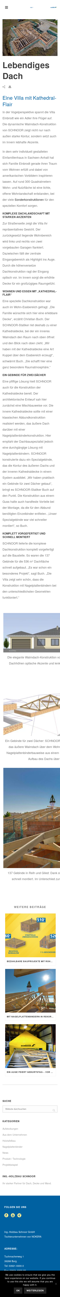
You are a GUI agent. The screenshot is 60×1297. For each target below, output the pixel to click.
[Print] (11, 86)
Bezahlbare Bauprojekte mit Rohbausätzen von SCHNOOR (31, 961)
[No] (56, 1283)
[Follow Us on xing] (19, 1215)
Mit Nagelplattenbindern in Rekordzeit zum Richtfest (31, 1016)
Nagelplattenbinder (12, 1146)
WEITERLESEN (35, 1290)
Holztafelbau (9, 1140)
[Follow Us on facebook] (6, 1215)
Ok (18, 1290)
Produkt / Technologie (14, 1158)
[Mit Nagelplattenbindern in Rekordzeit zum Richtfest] (30, 991)
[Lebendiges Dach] (30, 37)
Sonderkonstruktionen (29, 199)
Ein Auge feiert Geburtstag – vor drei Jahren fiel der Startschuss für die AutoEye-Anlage (31, 1072)
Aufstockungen (10, 1128)
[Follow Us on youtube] (13, 1215)
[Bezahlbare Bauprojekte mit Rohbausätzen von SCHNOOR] (30, 935)
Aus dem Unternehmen (14, 1134)
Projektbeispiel (10, 1164)
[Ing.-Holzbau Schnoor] (43, 7)
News (5, 1152)
